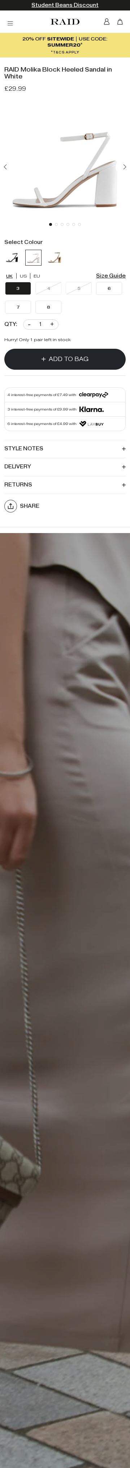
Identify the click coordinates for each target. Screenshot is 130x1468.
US (23, 276)
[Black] (12, 258)
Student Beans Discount (65, 5)
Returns (18, 485)
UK (9, 276)
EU (37, 276)
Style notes (23, 449)
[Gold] (54, 258)
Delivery (17, 467)
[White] (33, 258)
